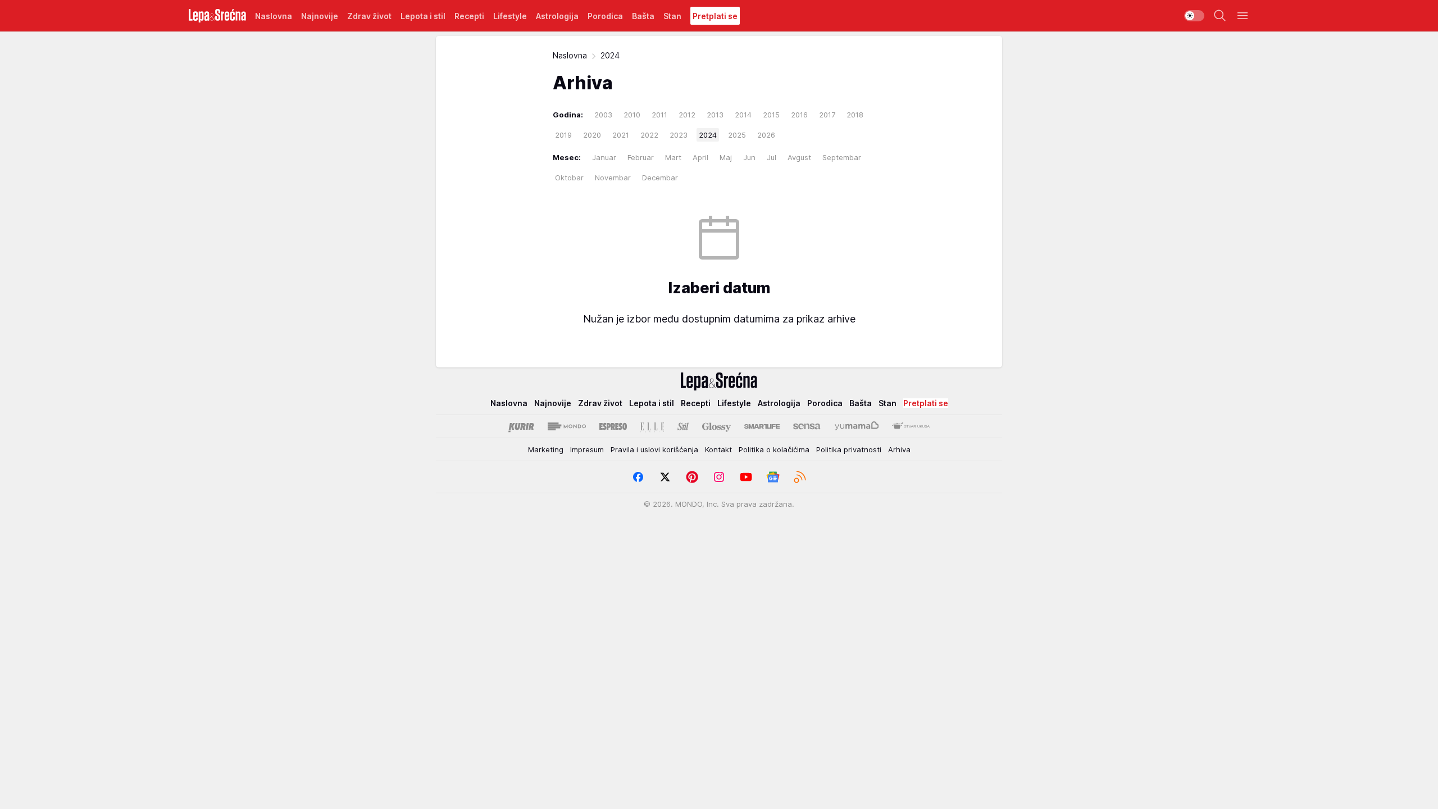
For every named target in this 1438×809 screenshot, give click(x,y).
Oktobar (569, 177)
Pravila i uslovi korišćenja (654, 449)
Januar (604, 157)
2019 (563, 134)
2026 (766, 134)
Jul (771, 157)
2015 (771, 114)
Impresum (587, 449)
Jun (749, 157)
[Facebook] (638, 477)
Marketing (545, 449)
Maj (726, 157)
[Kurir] (521, 426)
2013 (715, 114)
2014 (743, 114)
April (700, 157)
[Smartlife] (762, 426)
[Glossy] (716, 426)
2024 (708, 134)
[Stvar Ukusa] (911, 426)
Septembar (841, 157)
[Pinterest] (692, 477)
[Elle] (652, 426)
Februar (640, 157)
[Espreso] (613, 426)
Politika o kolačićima (774, 449)
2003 (603, 114)
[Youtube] (746, 477)
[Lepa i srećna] (217, 15)
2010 (632, 114)
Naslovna (570, 55)
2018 (855, 114)
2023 (679, 134)
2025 (737, 134)
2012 (687, 114)
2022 (649, 134)
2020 (592, 134)
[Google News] (773, 477)
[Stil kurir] (683, 426)
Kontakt (718, 449)
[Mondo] (567, 426)
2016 (799, 114)
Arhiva (899, 449)
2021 (620, 134)
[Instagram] (719, 477)
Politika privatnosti (848, 449)
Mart (673, 157)
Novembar (613, 177)
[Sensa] (807, 426)
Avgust (799, 157)
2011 (659, 114)
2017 (827, 114)
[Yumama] (857, 426)
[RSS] (800, 477)
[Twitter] (665, 477)
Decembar (660, 177)
